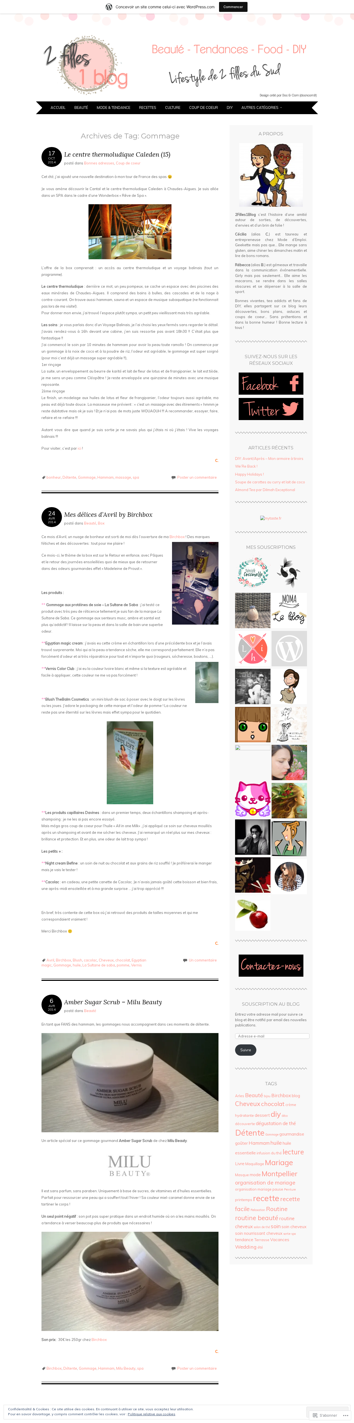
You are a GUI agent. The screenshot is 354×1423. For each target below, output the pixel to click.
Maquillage (254, 1164)
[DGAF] (252, 875)
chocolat (122, 960)
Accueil (58, 107)
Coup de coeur (203, 107)
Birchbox (177, 536)
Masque (242, 1175)
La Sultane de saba (98, 965)
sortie (286, 1234)
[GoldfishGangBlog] (289, 573)
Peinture (290, 1189)
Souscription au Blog (271, 1004)
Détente (69, 477)
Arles (239, 1096)
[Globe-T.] (252, 611)
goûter (241, 1143)
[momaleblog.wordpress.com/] (289, 611)
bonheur (53, 477)
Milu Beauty (126, 1368)
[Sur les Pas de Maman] (252, 687)
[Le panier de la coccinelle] (252, 573)
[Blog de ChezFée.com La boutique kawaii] (252, 799)
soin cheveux (294, 1226)
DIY (230, 107)
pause (277, 1189)
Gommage (87, 477)
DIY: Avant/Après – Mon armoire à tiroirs (269, 458)
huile (77, 965)
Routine (277, 1208)
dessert (262, 1115)
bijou (267, 1096)
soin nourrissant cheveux (258, 1233)
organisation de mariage (265, 1182)
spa (136, 477)
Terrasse (261, 1240)
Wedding (246, 1247)
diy (276, 1114)
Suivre (245, 1050)
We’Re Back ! (246, 466)
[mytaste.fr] (271, 518)
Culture (172, 107)
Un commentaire (203, 960)
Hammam (105, 477)
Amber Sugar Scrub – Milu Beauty (113, 1002)
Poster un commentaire (197, 477)
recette (266, 1198)
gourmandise (291, 1134)
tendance (244, 1239)
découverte (245, 1123)
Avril (50, 960)
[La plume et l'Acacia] (289, 649)
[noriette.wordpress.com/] (289, 877)
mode (255, 1174)
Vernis (136, 965)
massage (123, 477)
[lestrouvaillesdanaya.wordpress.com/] (289, 763)
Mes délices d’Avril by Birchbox (108, 514)
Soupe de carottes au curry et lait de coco (270, 482)
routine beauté (256, 1218)
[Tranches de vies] (252, 837)
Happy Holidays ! (249, 474)
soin (276, 1226)
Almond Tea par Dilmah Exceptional (265, 490)
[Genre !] (252, 725)
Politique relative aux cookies (151, 1414)
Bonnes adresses (99, 163)
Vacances (279, 1239)
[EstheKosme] (289, 801)
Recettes (147, 107)
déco (285, 1116)
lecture (293, 1152)
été (260, 1247)
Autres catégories (259, 107)
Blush (77, 960)
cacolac (90, 960)
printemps (243, 1199)
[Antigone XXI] (252, 913)
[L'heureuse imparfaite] (252, 649)
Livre (239, 1163)
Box (101, 523)
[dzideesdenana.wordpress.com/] (289, 687)
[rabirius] (252, 762)
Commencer (233, 7)
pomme (123, 965)
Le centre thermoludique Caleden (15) (117, 154)
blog (296, 1095)
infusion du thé (269, 1153)
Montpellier (280, 1173)
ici (79, 448)
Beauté (81, 107)
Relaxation (258, 1210)
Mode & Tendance (113, 107)
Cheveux (106, 960)
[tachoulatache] (289, 839)
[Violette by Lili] (289, 725)
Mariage (279, 1162)
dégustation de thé (276, 1123)
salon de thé (262, 1227)
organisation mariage (253, 1189)
